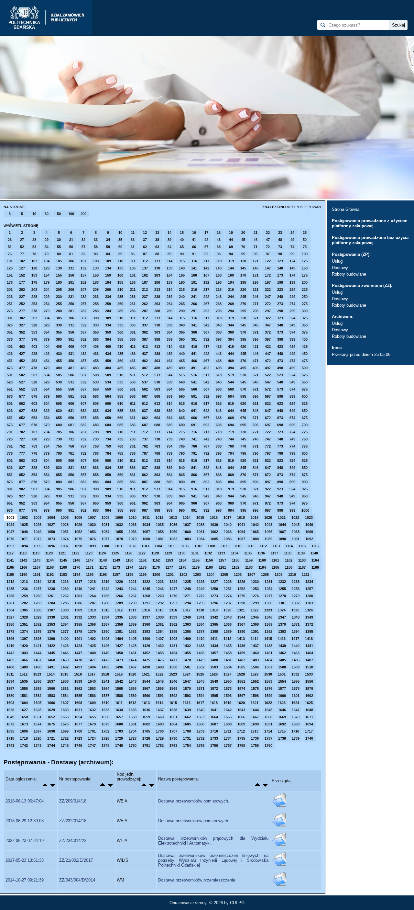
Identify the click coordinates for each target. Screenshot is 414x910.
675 (305, 418)
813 (157, 460)
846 (255, 468)
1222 (146, 582)
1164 (315, 560)
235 (120, 297)
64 (169, 247)
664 (169, 418)
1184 (262, 567)
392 (206, 339)
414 (169, 346)
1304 (10, 610)
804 (46, 460)
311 (133, 318)
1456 (200, 653)
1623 (282, 703)
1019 (254, 517)
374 (292, 332)
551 (10, 389)
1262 (65, 596)
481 (71, 368)
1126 (128, 553)
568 (219, 389)
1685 (187, 724)
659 (108, 418)
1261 (51, 596)
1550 (228, 681)
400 (305, 339)
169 (231, 275)
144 (231, 268)
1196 (103, 574)
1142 (23, 560)
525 (305, 375)
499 (292, 368)
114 (169, 261)
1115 (302, 546)
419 (231, 346)
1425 (92, 646)
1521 (146, 674)
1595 (214, 696)
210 (120, 289)
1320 (227, 610)
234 (108, 297)
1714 (268, 731)
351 (10, 332)
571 (255, 389)
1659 (146, 717)
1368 (255, 624)
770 (243, 446)
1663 (200, 717)
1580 (10, 696)
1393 (282, 631)
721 (255, 432)
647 (268, 411)
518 (219, 375)
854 (46, 475)
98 (280, 254)
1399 (51, 639)
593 (219, 396)
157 (83, 275)
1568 (160, 688)
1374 (24, 631)
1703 (119, 731)
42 (206, 240)
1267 (132, 596)
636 (133, 411)
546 (255, 382)
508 (96, 375)
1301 (282, 603)
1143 (36, 560)
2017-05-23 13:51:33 (24, 860)
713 (157, 432)
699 (292, 425)
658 (96, 418)
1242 (105, 589)
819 (231, 460)
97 (268, 254)
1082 (173, 539)
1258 (10, 596)
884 (108, 482)
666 (194, 418)
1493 (78, 667)
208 (96, 289)
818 (219, 460)
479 (46, 368)
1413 (241, 639)
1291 (146, 603)
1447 (78, 653)
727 (22, 439)
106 (71, 261)
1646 (282, 710)
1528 (241, 674)
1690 (255, 724)
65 (182, 247)
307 (83, 318)
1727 (132, 738)
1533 (309, 674)
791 (194, 453)
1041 (241, 525)
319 (231, 318)
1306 (37, 610)
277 (22, 311)
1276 (255, 596)
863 (157, 475)
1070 (10, 539)
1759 (255, 745)
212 (145, 289)
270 (243, 304)
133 (96, 268)
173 (280, 275)
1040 (228, 525)
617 (206, 403)
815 (182, 460)
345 (243, 325)
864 (169, 475)
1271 (187, 596)
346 (255, 325)
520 (243, 375)
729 (46, 439)
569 (231, 389)
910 (120, 489)
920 (243, 489)
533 (96, 382)
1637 (160, 710)
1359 (132, 624)
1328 (24, 617)
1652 (51, 717)
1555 (296, 681)
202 (22, 289)
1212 (10, 582)
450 (305, 354)
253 (34, 304)
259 (108, 304)
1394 (296, 631)
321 (255, 318)
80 (59, 254)
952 (22, 503)
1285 (65, 603)
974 (292, 503)
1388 (214, 631)
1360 (146, 624)
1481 (228, 660)
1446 (65, 653)
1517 (91, 674)
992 (206, 510)
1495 (105, 667)
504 (46, 375)
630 (59, 411)
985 (120, 510)
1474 (132, 660)
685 (120, 425)
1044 (282, 525)
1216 (65, 582)
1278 (282, 596)
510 (120, 375)
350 (305, 325)
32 (83, 240)
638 (157, 411)
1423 (65, 646)
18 (219, 232)
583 (96, 396)
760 (120, 446)
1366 (228, 624)
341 (194, 325)
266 (194, 304)
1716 (295, 731)
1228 (228, 582)
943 (219, 496)
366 (194, 332)
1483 (255, 660)
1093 (10, 546)
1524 (187, 674)
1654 (78, 717)
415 (182, 346)
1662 (187, 717)
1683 (160, 724)
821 (255, 460)
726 (10, 439)
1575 (255, 688)
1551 (241, 681)
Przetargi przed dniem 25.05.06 (361, 354)
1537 (51, 681)
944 (231, 496)
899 (292, 482)
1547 (187, 681)
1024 (10, 525)
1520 (132, 674)
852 (22, 475)
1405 (132, 639)
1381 (119, 631)
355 (59, 332)
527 (22, 382)
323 (280, 318)
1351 (24, 624)
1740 (309, 738)
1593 (187, 696)
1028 (65, 525)
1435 (228, 646)
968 (219, 503)
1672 (10, 724)
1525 (200, 674)
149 (292, 268)
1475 (146, 660)
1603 (10, 703)
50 (59, 214)
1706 (160, 731)
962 (145, 503)
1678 (92, 724)
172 (268, 275)
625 (305, 403)
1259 (24, 596)
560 (120, 389)
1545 (160, 681)
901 (10, 489)
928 (34, 496)
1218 (92, 582)
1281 (10, 603)
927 (22, 496)
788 (157, 453)
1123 (89, 553)
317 (206, 318)
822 (268, 460)
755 (59, 446)
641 (194, 411)
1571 (200, 688)
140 (182, 268)
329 (46, 325)
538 (157, 382)
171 (255, 275)
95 (243, 254)
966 (194, 503)
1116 (315, 546)
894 (231, 482)
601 (10, 403)
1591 (160, 696)
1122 (75, 553)
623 (280, 403)
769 (231, 446)
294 (231, 311)
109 (108, 261)
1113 (276, 546)
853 (34, 475)
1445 (51, 653)
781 (71, 453)
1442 (10, 653)
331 (71, 325)
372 (268, 332)
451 (10, 361)
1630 (65, 710)
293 (219, 311)
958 (96, 503)
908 (96, 489)
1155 (196, 560)
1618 (214, 703)
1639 (187, 710)
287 (145, 311)
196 (255, 282)
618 (219, 403)
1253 (255, 589)
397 (268, 339)
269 (231, 304)
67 (206, 247)
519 (231, 375)
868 (219, 475)
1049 (37, 532)
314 (169, 318)
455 (59, 361)
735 (120, 439)
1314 (146, 610)
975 (305, 503)
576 (10, 396)
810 (120, 460)
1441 (309, 646)
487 (145, 368)
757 (83, 446)
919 (231, 489)
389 (169, 339)
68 (219, 247)
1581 (24, 696)
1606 (51, 703)
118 (219, 261)
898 (280, 482)
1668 (268, 717)
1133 (221, 553)
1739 (296, 738)
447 (268, 354)
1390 (241, 631)
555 (59, 389)
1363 (187, 624)
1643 (241, 710)
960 (120, 503)
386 (133, 339)
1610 (105, 703)
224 (292, 289)
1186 (288, 567)
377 (22, 339)
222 (268, 289)
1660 (160, 717)
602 (22, 403)
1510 (309, 667)
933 (96, 496)
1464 (309, 653)
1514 (51, 674)
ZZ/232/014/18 (72, 820)
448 (280, 354)
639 (169, 411)
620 (243, 403)
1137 (274, 553)
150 (305, 268)
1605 (37, 703)
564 (169, 389)
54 (47, 247)
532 (83, 382)
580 (59, 396)
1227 (214, 582)
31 (71, 240)
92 (206, 254)
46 (255, 240)
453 (34, 361)
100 (71, 214)
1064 (241, 532)
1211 (305, 574)
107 (83, 261)
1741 (10, 745)
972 (268, 503)
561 (133, 389)
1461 (268, 653)
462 (145, 361)
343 (219, 325)
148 (280, 268)
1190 (23, 574)
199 (292, 282)
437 (145, 354)
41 (194, 240)
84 (108, 254)
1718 (10, 738)
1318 (200, 610)
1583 (51, 696)
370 (243, 332)
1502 (200, 667)
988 (157, 510)
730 (59, 439)
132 (83, 268)
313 (157, 318)
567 (206, 389)
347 (268, 325)
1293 (173, 603)
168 (219, 275)
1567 (146, 688)
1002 (24, 517)
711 (133, 432)
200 (83, 214)
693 (219, 425)
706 (71, 432)
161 (133, 275)
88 (157, 254)
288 (157, 311)
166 (194, 275)
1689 (241, 724)
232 (83, 297)
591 (194, 396)
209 (108, 289)
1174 (129, 567)
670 (243, 418)
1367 (241, 624)
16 (194, 232)
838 (157, 468)
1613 (146, 703)
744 (231, 439)
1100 (105, 546)
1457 (214, 653)
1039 (214, 525)
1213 (24, 582)
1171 (89, 567)
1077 (105, 539)
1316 (173, 610)
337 (145, 325)
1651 (37, 717)
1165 (10, 567)
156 (71, 275)
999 (292, 510)
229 (46, 297)
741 (194, 439)
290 (182, 311)
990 (182, 510)
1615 (173, 703)
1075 (78, 539)
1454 (173, 653)
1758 (241, 745)
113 (157, 261)
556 (71, 389)
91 (194, 254)
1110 (237, 546)
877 (22, 482)
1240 (78, 589)
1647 (296, 710)
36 (133, 240)
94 (231, 254)
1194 (76, 574)
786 (133, 453)
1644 (255, 710)
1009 (119, 517)
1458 (228, 653)
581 (71, 396)
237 (145, 297)
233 (96, 297)
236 (133, 297)
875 (305, 475)
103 (34, 261)
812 (145, 460)
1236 (24, 589)
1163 (302, 560)
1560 (51, 688)
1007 (92, 517)
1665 (228, 717)
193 (219, 282)
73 (280, 247)
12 (145, 232)
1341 (200, 617)
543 (219, 382)
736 (133, 439)
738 (157, 439)
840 (182, 468)
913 (157, 489)
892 (206, 482)
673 (280, 418)
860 (120, 475)
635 (120, 411)
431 (71, 354)
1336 (132, 617)
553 (34, 389)
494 (231, 368)
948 (280, 496)
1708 (187, 731)
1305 (24, 610)
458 (96, 361)
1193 (63, 574)
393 (219, 339)
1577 (282, 688)
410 (120, 346)
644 (231, 411)
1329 (37, 617)
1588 (119, 696)
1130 (181, 553)
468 (219, 361)
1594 (200, 696)
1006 (78, 517)
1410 (200, 639)
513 (157, 375)
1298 (241, 603)
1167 (36, 567)
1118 (23, 553)
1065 (255, 532)
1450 (119, 653)
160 (120, 275)
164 (169, 275)
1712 (241, 731)
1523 (173, 674)
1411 (214, 639)
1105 (171, 546)
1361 (160, 624)
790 (182, 453)
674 (292, 418)
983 (96, 510)
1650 (24, 717)
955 (59, 503)
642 (206, 411)
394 (231, 339)
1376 (51, 631)
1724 (92, 738)
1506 (255, 667)
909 (108, 489)
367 (206, 332)
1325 (295, 610)
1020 (268, 517)
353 (34, 332)
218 (219, 289)
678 (34, 425)
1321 (241, 610)
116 (194, 261)
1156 (209, 560)
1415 (268, 639)
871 (255, 475)
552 (22, 389)
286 (133, 311)
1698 (51, 731)
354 (46, 332)
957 (83, 503)
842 (206, 468)
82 (83, 254)
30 (47, 214)
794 (231, 453)
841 (194, 468)
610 (120, 403)
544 (231, 382)
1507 (268, 667)
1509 (296, 667)
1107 (198, 546)
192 (206, 282)
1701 (92, 731)
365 (182, 332)
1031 (105, 525)
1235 (10, 589)
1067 (282, 532)
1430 (160, 646)
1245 (146, 589)
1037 (187, 525)
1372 (309, 624)
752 (22, 446)
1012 (159, 517)
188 (157, 282)
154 (46, 275)
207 (83, 289)
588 (157, 396)
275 (305, 304)
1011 (146, 517)
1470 (78, 660)
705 (59, 432)
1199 (143, 574)
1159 (249, 560)
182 (83, 282)
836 (133, 468)
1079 (132, 539)
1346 (268, 617)
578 (34, 396)
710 (120, 432)
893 (219, 482)
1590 (146, 696)
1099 (92, 546)
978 (34, 510)
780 (59, 453)
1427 (119, 646)
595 (243, 396)
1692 (282, 724)
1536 (37, 681)
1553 (268, 681)
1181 (222, 567)
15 (182, 232)
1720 (37, 738)
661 (133, 418)
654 (46, 418)
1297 (228, 603)
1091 (296, 539)
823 (280, 460)
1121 (62, 553)
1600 (282, 696)
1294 (187, 603)
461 (133, 361)
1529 (254, 674)
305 (59, 318)
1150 (129, 560)
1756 (214, 745)
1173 (116, 567)
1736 (255, 738)
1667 (255, 717)
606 (71, 403)
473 (280, 361)
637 (145, 411)
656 (71, 418)
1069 (309, 532)
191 (194, 282)
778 (34, 453)
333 (96, 325)
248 (280, 297)
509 (108, 375)
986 (133, 510)
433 (96, 354)
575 (305, 389)
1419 (10, 646)
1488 (10, 667)
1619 (227, 703)
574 (292, 389)
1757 (228, 745)
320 (243, 318)
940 (182, 496)
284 (108, 311)
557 (83, 389)
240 (182, 297)
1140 (314, 553)
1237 (37, 589)
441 (194, 354)
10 (34, 214)
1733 (214, 738)
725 (305, 432)
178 (34, 282)
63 (157, 247)
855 (59, 475)
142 (206, 268)
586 (133, 396)
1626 (10, 710)
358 (96, 332)
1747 (92, 745)
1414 (254, 639)
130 (59, 268)
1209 (278, 574)
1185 (275, 567)
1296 (214, 603)
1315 (159, 610)
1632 (92, 710)
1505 (241, 667)
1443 (24, 653)
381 (71, 339)
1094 (24, 546)
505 (59, 375)
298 (280, 311)
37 (145, 240)
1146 (76, 560)
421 (255, 346)
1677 (78, 724)
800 (305, 453)
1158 (235, 560)
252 (22, 304)
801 (10, 460)
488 (157, 368)
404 (46, 346)
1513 (37, 674)
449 (292, 354)
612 (145, 403)
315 (182, 318)
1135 (248, 553)
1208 (265, 574)
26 (10, 240)
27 (22, 240)
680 (59, 425)
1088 (255, 539)
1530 (268, 674)
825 (305, 460)
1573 (228, 688)
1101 (118, 546)
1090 (282, 539)
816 (194, 460)
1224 (173, 582)
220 (243, 289)
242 (206, 297)
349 (292, 325)
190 (182, 282)
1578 (296, 688)
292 (206, 311)
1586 (92, 696)
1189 (10, 574)
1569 (173, 688)
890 (182, 482)
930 (59, 496)
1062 (214, 532)
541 (194, 382)
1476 (160, 660)
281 (71, 311)
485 (120, 368)
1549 (214, 681)
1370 (282, 624)
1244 (132, 589)
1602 (309, 696)
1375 (37, 631)
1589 (132, 696)
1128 (155, 553)
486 (133, 368)
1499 (160, 667)
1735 (241, 738)
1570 (187, 688)
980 (59, 510)
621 (255, 403)
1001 (10, 517)
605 (59, 403)
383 (96, 339)
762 (145, 446)
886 (133, 482)
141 (194, 268)
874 (292, 475)
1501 (187, 667)
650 (305, 411)
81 (71, 254)
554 (46, 389)
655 (59, 418)
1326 (309, 610)
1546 (173, 681)
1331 (65, 617)
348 (280, 325)
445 (243, 354)
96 (255, 254)
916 (194, 489)
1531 (282, 674)
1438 (268, 646)
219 (231, 289)
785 (120, 453)
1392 (268, 631)
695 (243, 425)
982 (83, 510)
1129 (168, 553)
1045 (296, 525)
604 (46, 403)
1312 (119, 610)
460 (120, 361)
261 (133, 304)
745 (243, 439)
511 (133, 375)
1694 (309, 724)
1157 (222, 560)
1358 (119, 624)
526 (10, 382)
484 (108, 368)
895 (243, 482)
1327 (10, 617)
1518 (105, 674)
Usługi (337, 261)
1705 (146, 731)
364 (169, 332)
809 (108, 460)
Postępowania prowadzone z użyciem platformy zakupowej (370, 223)
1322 (254, 610)
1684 (173, 724)
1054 (105, 532)
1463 (296, 653)
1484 (268, 660)
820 (243, 460)
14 (169, 232)
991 (194, 510)
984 (108, 510)
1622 (268, 703)
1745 (65, 745)
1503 (214, 667)
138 (157, 268)
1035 (160, 525)
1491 (51, 667)
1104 (158, 546)
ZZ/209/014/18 (72, 801)
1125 (115, 553)
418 (219, 346)
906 (71, 489)
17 (206, 232)
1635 (132, 710)
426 (10, 354)
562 (145, 389)
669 (231, 418)
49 (292, 240)
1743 (37, 745)
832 (83, 468)
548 (280, 382)
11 (133, 232)
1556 (309, 681)
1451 (132, 653)
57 (83, 247)
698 (280, 425)
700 (305, 425)
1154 (182, 560)
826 (10, 468)
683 (96, 425)
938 (157, 496)
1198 (129, 574)
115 (182, 261)
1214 (37, 582)
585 (120, 396)
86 (133, 254)
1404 (119, 639)
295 (243, 311)
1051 (65, 532)
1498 (146, 667)
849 (292, 468)
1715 (282, 731)
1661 (173, 717)
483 (96, 368)
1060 (187, 532)
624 (292, 403)
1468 (51, 660)
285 (120, 311)
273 (280, 304)
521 (255, 375)
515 (182, 375)
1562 (78, 688)
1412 (227, 639)
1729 (160, 738)
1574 (241, 688)
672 (268, 418)
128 (34, 268)
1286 (78, 603)
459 (108, 361)
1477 (173, 660)
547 (268, 382)
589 (169, 396)
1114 (289, 546)
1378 (78, 631)
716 (194, 432)
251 (10, 304)
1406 (146, 639)
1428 (132, 646)
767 (206, 446)
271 (255, 304)
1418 (309, 639)
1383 (146, 631)
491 (194, 368)
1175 (143, 567)
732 (83, 439)
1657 (119, 717)
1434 (214, 646)
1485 (282, 660)
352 (22, 332)
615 (182, 403)
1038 (200, 525)
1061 (200, 532)
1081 (160, 539)
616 (194, 403)
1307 (51, 610)
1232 (282, 582)
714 (169, 432)
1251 (228, 589)
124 (292, 261)
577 (22, 396)
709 (108, 432)
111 (132, 261)
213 (157, 289)
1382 (132, 631)
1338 (160, 617)
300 (305, 311)
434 (108, 354)
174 (292, 275)
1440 (296, 646)
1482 (241, 660)
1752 (160, 745)
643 (219, 411)
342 (206, 325)
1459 (241, 653)
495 (243, 368)
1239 (65, 589)
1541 (105, 681)
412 (145, 346)
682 (83, 425)
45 (243, 240)
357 (83, 332)
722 (268, 432)
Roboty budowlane (349, 274)
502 (22, 375)
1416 (282, 639)
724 (292, 432)
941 (194, 496)
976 (10, 510)
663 (157, 418)
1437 (255, 646)
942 (206, 496)
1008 (105, 517)
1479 (200, 660)
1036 (173, 525)
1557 (10, 688)
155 (59, 275)
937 (145, 496)
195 (243, 282)
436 (133, 354)
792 (206, 453)
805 (59, 460)
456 (71, 361)
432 (83, 354)
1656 (105, 717)
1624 (295, 703)
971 (255, 503)
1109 (224, 546)
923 (280, 489)
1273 (214, 596)
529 (46, 382)
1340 (187, 617)
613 (157, 403)
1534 (10, 681)
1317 (187, 610)
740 (182, 439)
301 (10, 318)
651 (10, 418)
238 (157, 297)
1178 (182, 567)
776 (10, 453)
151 (10, 275)
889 (169, 482)
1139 (301, 553)
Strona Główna (345, 209)
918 (219, 489)
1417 (295, 639)
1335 (119, 617)
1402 (92, 639)
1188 (315, 567)
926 (10, 496)
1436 (241, 646)
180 (59, 282)
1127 (142, 553)
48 (280, 240)
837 (145, 468)
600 (305, 396)
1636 (146, 710)
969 (231, 503)
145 (243, 268)
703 (34, 432)
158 (96, 275)
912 (145, 489)
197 (268, 282)
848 (280, 468)
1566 (132, 688)
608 (96, 403)
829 (46, 468)
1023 (309, 517)
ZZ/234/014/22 (72, 840)
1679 (105, 724)
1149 (116, 560)
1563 (92, 688)
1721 (51, 738)
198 (280, 282)
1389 (228, 631)
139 (169, 268)
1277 (268, 596)
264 (169, 304)
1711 (227, 731)
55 (59, 247)
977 (22, 510)
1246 (160, 589)
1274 (228, 596)
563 (157, 389)
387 (145, 339)
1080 (146, 539)
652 (22, 418)
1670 (296, 717)
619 (231, 403)
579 (46, 396)
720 (243, 432)
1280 (309, 596)
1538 (65, 681)
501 (10, 375)
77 (22, 254)
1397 (24, 639)
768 (219, 446)
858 (96, 475)
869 (231, 475)
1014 (187, 517)
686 (133, 425)
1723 (78, 738)
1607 (65, 703)
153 (34, 275)
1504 (228, 667)
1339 (173, 617)
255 (59, 304)
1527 (227, 674)
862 (145, 475)
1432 (187, 646)
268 (219, 304)
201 (10, 289)
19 (231, 232)
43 (219, 240)
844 (231, 468)
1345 (255, 617)
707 (83, 432)
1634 (119, 710)
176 (10, 282)
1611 (119, 703)
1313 (132, 610)
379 (46, 339)
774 (292, 446)
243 (219, 297)
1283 (37, 603)
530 (59, 382)
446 (255, 354)
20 (243, 232)
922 (268, 489)
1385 (173, 631)
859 (108, 475)
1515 (64, 674)
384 (108, 339)
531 (71, 382)
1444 (37, 653)
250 (305, 297)
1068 (296, 532)
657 (83, 418)
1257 (309, 589)
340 (182, 325)
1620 (241, 703)
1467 (37, 660)
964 (169, 503)
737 (145, 439)
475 (305, 361)
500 (305, 368)
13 (157, 232)
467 (206, 361)
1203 (197, 574)
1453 (160, 653)
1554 (282, 681)
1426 (105, 646)
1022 (295, 517)
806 (71, 460)
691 (194, 425)
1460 (255, 653)
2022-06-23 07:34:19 (24, 840)
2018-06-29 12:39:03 (24, 820)
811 (133, 460)
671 (255, 418)
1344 (241, 617)
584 (108, 396)
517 (206, 375)
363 (157, 332)
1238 (51, 589)
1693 (296, 724)
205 (59, 289)
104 (46, 261)
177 (22, 282)
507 (83, 375)
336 (133, 325)
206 (71, 289)
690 (182, 425)
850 (305, 468)
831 (71, 468)
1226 (200, 582)
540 (182, 382)
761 (133, 446)
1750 (132, 745)
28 (34, 240)
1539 (78, 681)
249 (292, 297)
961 (133, 503)
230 (59, 297)
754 (46, 446)
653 (34, 418)
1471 (92, 660)
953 (34, 503)
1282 (24, 603)
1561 (65, 688)
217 (206, 289)
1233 (296, 582)
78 (34, 254)
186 (133, 282)
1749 (119, 745)
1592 (173, 696)
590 (182, 396)
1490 (37, 667)
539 (169, 382)
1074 (65, 539)
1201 (170, 574)
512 (145, 375)
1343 (228, 617)
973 (280, 503)
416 (194, 346)
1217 (78, 582)
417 (206, 346)
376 (10, 339)
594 (231, 396)
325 (305, 318)
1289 (119, 603)
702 (22, 432)
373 (280, 332)
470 (243, 361)
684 (108, 425)
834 (108, 468)
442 (206, 354)
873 (280, 475)
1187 (302, 567)
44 (231, 240)
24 (292, 232)
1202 (183, 574)
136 (133, 268)
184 (108, 282)
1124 (102, 553)
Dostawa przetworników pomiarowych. (193, 801)
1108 (211, 546)
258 (96, 304)
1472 (105, 660)
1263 (78, 596)
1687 (214, 724)
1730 (173, 738)
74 (292, 247)
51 (10, 247)
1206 (238, 574)
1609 (92, 703)
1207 (251, 574)
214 (169, 289)
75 (305, 247)
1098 (78, 546)
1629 (51, 710)
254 (46, 304)
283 (96, 311)
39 (169, 240)
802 (22, 460)
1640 (200, 710)
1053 (92, 532)
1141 (10, 560)
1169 (63, 567)
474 (292, 361)
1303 (309, 603)
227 (22, 297)
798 (280, 453)
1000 (305, 510)
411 (133, 346)
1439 (282, 646)
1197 (116, 574)
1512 (23, 674)
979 (46, 510)
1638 (173, 710)
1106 (185, 546)
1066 (268, 532)
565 (182, 389)
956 (71, 503)
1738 (282, 738)
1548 (200, 681)
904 (46, 489)
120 (243, 261)
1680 (119, 724)
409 (108, 346)
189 (169, 282)
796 (255, 453)
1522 (159, 674)
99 (292, 254)
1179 (196, 567)
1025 (24, 525)
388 (157, 339)
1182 (235, 567)
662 (145, 418)
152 (22, 275)
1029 (78, 525)
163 (157, 275)
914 (169, 489)
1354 (65, 624)
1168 (50, 567)
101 (10, 261)
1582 (37, 696)
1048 (24, 532)
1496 (119, 667)
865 (182, 475)
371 (255, 332)
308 (96, 318)
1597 (241, 696)
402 (22, 346)
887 (145, 482)
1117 (10, 553)
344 (231, 325)
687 (145, 425)
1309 (78, 610)
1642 (228, 710)
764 (169, 446)
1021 (282, 517)
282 (83, 311)
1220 (119, 582)
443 (219, 354)
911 (133, 489)
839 (169, 468)
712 (145, 432)
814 (169, 460)
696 (255, 425)
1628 (37, 710)
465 (182, 361)
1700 (78, 731)
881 (71, 482)
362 (145, 332)
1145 (63, 560)
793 (219, 453)
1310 (92, 610)
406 (71, 346)
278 (34, 311)
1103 (145, 546)
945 (243, 496)
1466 (24, 660)
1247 (173, 589)
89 (169, 254)
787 (145, 453)
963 (157, 503)
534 (108, 382)
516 (194, 375)
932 (83, 496)
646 (255, 411)
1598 (255, 696)
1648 (309, 710)
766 (194, 446)
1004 (51, 517)
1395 (309, 631)
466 (194, 361)
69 (231, 247)
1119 (35, 553)
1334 (105, 617)
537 (145, 382)
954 (46, 503)
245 (243, 297)
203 (34, 289)
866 (194, 475)
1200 (156, 574)
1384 (160, 631)
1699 (65, 731)
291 (194, 311)
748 (280, 439)
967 (206, 503)
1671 (309, 717)
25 (305, 232)
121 (255, 261)
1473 (119, 660)
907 (83, 489)
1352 (37, 624)
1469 (65, 660)
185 (120, 282)
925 (305, 489)
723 (280, 432)
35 (120, 240)
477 (22, 368)
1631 (78, 710)
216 (194, 289)
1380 (105, 631)
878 (34, 482)
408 (96, 346)
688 (157, 425)
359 (108, 332)
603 (34, 403)
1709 (200, 731)
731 (71, 439)
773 (280, 446)
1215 (51, 582)
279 (46, 311)
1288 (105, 603)
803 (34, 460)
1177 (169, 567)
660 (120, 418)
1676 (65, 724)
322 (268, 318)
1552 (255, 681)
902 (22, 489)
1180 (209, 567)
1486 (296, 660)
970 (243, 503)
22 (268, 232)
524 (292, 375)
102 (22, 261)
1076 (92, 539)
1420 (24, 646)
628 (34, 411)
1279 (296, 596)
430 (59, 354)
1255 (282, 589)
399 (292, 339)
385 (120, 339)
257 (83, 304)
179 (46, 282)
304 (46, 318)
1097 (65, 546)
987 (145, 510)
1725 (105, 738)
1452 (146, 653)
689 (169, 425)
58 (96, 247)
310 (120, 318)
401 (10, 346)
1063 (228, 532)
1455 (187, 653)
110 (120, 261)
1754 (187, 745)
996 (255, 510)
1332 (78, 617)
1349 (309, 617)
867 (206, 475)
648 (280, 411)
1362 (173, 624)
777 (22, 453)
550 (305, 382)
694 (231, 425)
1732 (200, 738)
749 (292, 439)
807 (83, 460)
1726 (119, 738)
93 (219, 254)
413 (157, 346)
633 (96, 411)
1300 (268, 603)
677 (22, 425)
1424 (78, 646)
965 (182, 503)
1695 (10, 731)
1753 (173, 745)
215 (182, 289)
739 (169, 439)
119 (231, 261)
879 (46, 482)
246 (255, 297)
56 (71, 247)
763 (157, 446)
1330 (51, 617)
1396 (10, 639)
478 (34, 368)
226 (10, 297)
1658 (132, 717)
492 (206, 368)
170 (243, 275)
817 (206, 460)
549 (292, 382)
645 (243, 411)
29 (47, 240)
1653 (65, 717)
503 (34, 375)
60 (120, 247)
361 (133, 332)
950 (305, 496)
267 (206, 304)
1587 (105, 696)
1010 (132, 517)
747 (268, 439)
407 (83, 346)
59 (108, 247)
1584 (65, 696)
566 (194, 389)
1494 (92, 667)
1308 (65, 610)
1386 (187, 631)
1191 (36, 574)
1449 (105, 653)
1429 (146, 646)
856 (71, 475)
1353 (51, 624)
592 (206, 396)
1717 (309, 731)
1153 (169, 560)
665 (182, 418)
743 (219, 439)
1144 (50, 560)
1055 (119, 532)
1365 (214, 624)
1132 (208, 553)
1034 (146, 525)
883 (96, 482)
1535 (24, 681)
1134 (234, 553)
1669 (282, 717)
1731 (187, 738)
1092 (309, 539)
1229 (241, 582)
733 (96, 439)
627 (22, 411)
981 (71, 510)
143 (219, 268)
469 (231, 361)
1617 (200, 703)
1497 (132, 667)
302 (22, 318)
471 (255, 361)
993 (219, 510)
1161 (275, 560)
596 (255, 396)
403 (34, 346)
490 (182, 368)
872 (268, 475)
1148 (103, 560)
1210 (292, 574)
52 (22, 247)
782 (83, 453)
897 (268, 482)
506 (71, 375)
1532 (295, 674)
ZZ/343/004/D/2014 (77, 880)
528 (34, 382)
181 (71, 282)
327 (22, 325)
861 (133, 475)
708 (96, 432)
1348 (296, 617)
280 (59, 311)
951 (10, 503)
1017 (227, 517)
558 (96, 389)
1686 (200, 724)
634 (108, 411)
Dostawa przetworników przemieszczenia (196, 880)
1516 (78, 674)
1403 (105, 639)
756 (71, 446)
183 (96, 282)
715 (182, 432)
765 (182, 446)
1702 (105, 731)
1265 (105, 596)
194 (231, 282)
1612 (132, 703)
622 (268, 403)
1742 (24, 745)
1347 (282, 617)
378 (34, 339)
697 (268, 425)
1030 (92, 525)
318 (219, 318)
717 (206, 432)
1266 (119, 596)
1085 (214, 539)
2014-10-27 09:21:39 (24, 880)
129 (46, 268)
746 (255, 439)
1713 (254, 731)
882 (83, 482)
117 (206, 261)
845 (243, 468)
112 (145, 261)
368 (219, 332)
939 (169, 496)
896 (255, 482)
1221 (132, 582)
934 (108, 496)
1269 (160, 596)
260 (120, 304)
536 (133, 382)
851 (10, 475)
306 (71, 318)
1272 (200, 596)
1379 (92, 631)
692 (206, 425)
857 (83, 475)
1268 (146, 596)
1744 (51, 745)
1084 (200, 539)
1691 (268, 724)
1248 (187, 589)
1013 (173, 517)
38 (157, 240)
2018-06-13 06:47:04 (24, 801)
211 (133, 289)
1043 (268, 525)
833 (96, 468)
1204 (210, 574)
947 (268, 496)
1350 (10, 624)
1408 (173, 639)
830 (59, 468)
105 (59, 261)
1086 (228, 539)
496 (255, 368)
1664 (214, 717)
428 (34, 354)
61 (133, 247)
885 (120, 482)
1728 (146, 738)
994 (231, 510)
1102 (132, 546)
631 (71, 411)
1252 (241, 589)
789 (169, 453)
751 (10, 446)
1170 (76, 567)
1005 (65, 517)
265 (182, 304)
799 (292, 453)
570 (243, 389)
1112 (263, 546)
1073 (51, 539)
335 (120, 325)
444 (231, 354)
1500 (173, 667)
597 (268, 396)
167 (206, 275)
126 (10, 268)
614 (169, 403)
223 (280, 289)
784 (108, 453)
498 (280, 368)
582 (83, 396)
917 (206, 489)
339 (169, 325)
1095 (37, 546)
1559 (37, 688)
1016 (214, 517)
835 (120, 468)
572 (268, 389)
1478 (187, 660)
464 (169, 361)
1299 (255, 603)
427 (22, 354)
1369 (268, 624)
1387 (200, 631)
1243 (119, 589)
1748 (105, 745)
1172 (103, 567)
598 (280, 396)
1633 (105, 710)
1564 (105, 688)
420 (243, 346)
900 (305, 482)
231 (71, 297)
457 (83, 361)
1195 (89, 574)
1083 (187, 539)
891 (194, 482)
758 (96, 446)
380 (59, 339)
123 (280, 261)
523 (280, 375)
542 (206, 382)
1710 (214, 731)
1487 (309, 660)
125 (305, 261)
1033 (132, 525)
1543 (132, 681)
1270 (173, 596)
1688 (228, 724)
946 (255, 496)
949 (292, 496)
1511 (10, 674)
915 (182, 489)
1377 (65, 631)
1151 (143, 560)
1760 (268, 745)
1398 (37, 639)
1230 (255, 582)
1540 (92, 681)
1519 (119, 674)
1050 (51, 532)
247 (268, 297)
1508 (282, 667)
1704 (132, 731)
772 (268, 446)
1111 (250, 546)
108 (96, 261)
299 (292, 311)
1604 (24, 703)
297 (268, 311)
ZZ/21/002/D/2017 (76, 860)
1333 (92, 617)
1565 (119, 688)
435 (120, 354)
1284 (51, 603)
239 (169, 297)
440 (182, 354)
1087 (241, 539)
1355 (78, 624)
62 (145, 247)
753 (34, 446)
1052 (78, 532)
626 (10, 411)
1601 (296, 696)
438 (157, 354)
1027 (51, 525)
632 (83, 411)
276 (10, 311)
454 (46, 361)
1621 (254, 703)
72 (268, 247)
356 (71, 332)
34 (108, 240)
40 (182, 240)
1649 (10, 717)
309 (108, 318)
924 (292, 489)
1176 (156, 567)
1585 (78, 696)
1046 (309, 525)
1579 (309, 688)
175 (305, 275)
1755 (200, 745)
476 (10, 368)
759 (108, 446)
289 (169, 311)
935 (120, 496)
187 (145, 282)
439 (169, 354)
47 (268, 240)
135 (120, 268)
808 (96, 460)
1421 (37, 646)
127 (22, 268)
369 (231, 332)
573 (280, 389)
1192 (50, 574)
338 (157, 325)
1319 (214, 610)
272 (268, 304)
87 (145, 254)
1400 (65, 639)
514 (169, 375)
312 (145, 318)
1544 (146, 681)
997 (268, 510)
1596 (228, 696)
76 (10, 254)
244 (231, 297)
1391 (255, 631)
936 (133, 496)
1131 (195, 553)
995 (243, 510)
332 (83, 325)
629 (46, 411)
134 (108, 268)
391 (194, 339)
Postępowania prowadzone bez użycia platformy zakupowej (370, 240)
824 (292, 460)
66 (194, 247)
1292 (160, 603)
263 (157, 304)
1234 (309, 582)
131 (71, 268)
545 (243, 382)
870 (243, 475)
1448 (92, 653)
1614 (159, 703)
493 (219, 368)
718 (219, 432)
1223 (160, 582)
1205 (224, 574)
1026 (37, 525)
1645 (268, 710)
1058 (160, 532)
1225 (187, 582)
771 (255, 446)
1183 (249, 567)
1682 (146, 724)
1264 (92, 596)
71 (255, 247)
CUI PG (237, 902)
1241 (92, 589)
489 (169, 368)
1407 (160, 639)
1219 (105, 582)
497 (268, 368)
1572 (214, 688)
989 (169, 510)
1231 (268, 582)
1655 (92, 717)
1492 (65, 667)
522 (268, 375)
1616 (187, 703)
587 (145, 396)
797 (268, 453)
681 (71, 425)
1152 (156, 560)
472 (268, 361)
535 (120, 382)
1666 (241, 717)
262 (145, 304)
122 (268, 261)
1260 (37, 596)
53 (34, 247)
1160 (262, 560)
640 (182, 411)
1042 (255, 525)
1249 (200, 589)
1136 (261, 553)
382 (83, 339)
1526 (214, 674)
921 (255, 489)
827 (22, 468)
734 (108, 439)
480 (59, 368)
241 (194, 297)
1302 (296, 603)
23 (280, 232)
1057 (146, 532)
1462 (282, 653)
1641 (214, 710)
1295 (200, 603)
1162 (288, 560)
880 (59, 482)
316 (194, 318)
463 (157, 361)
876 (10, 482)
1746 (78, 745)
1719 (24, 738)
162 (145, 275)
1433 (200, 646)
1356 (92, 624)
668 (219, 418)
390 (182, 339)
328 (34, 325)
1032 (119, 525)
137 (145, 268)
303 (34, 318)
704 (46, 432)
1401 (78, 639)
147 (268, 268)
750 (305, 439)
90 (182, 254)
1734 (228, 738)
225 (305, 289)
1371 (296, 624)
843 (219, 468)
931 (71, 496)
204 (46, 289)
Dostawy (340, 267)
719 (231, 432)
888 (157, 482)
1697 (37, 731)
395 (243, 339)
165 (182, 275)
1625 (309, 703)
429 (46, 354)
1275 (241, 596)
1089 (268, 539)
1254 (268, 589)
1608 (78, 703)
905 (59, 489)
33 (96, 240)
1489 (24, 667)
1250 (214, 589)
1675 (51, 724)
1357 (105, 624)
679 (46, 425)
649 (292, 411)
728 (34, 439)
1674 (37, 724)
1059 (173, 532)
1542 (119, 681)
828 (34, 468)
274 (292, 304)
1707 (173, 731)
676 (10, 425)
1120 (49, 553)
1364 (200, 624)
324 (292, 318)
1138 (287, 553)
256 (71, 304)
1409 (187, 639)
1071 (24, 539)
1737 (268, 738)
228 (34, 297)
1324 (282, 610)
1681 (132, 724)
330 (59, 325)
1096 (51, 546)
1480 (214, 660)
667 (206, 418)
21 (255, 232)
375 (305, 332)
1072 (37, 539)
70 (243, 247)
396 (255, 339)
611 (133, 403)
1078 (119, 539)
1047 (10, 532)
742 (206, 439)
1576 (268, 688)
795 (243, 453)
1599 (268, 696)
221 (255, 289)
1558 (24, 688)
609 (108, 403)
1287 (92, 603)
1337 (146, 617)
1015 (200, 517)
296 (255, 311)
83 (96, 254)
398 (280, 339)
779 (46, 453)
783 (96, 453)
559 (108, 389)
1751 (146, 745)
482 (83, 368)
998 (280, 510)
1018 (241, 517)
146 (255, 268)
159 (108, 275)
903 (34, 489)
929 (46, 496)
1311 (105, 610)
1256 (296, 589)
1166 (23, 567)
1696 (24, 731)
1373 (10, 631)
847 (268, 468)
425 (305, 346)
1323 (268, 610)
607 (83, 403)
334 (108, 325)
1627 (24, 710)
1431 (173, 646)
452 (22, 361)
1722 (65, 738)
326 (10, 325)
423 (280, 346)
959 (108, 503)
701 (10, 432)
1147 (89, 560)
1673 (24, 724)
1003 (37, 517)
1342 (214, 617)
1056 (132, 532)
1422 (51, 646)
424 (292, 346)
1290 (132, 603)
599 (292, 396)
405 (59, 346)
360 (120, 332)
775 (305, 446)
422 (268, 346)
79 (47, 254)
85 (120, 254)
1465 (10, 660)
